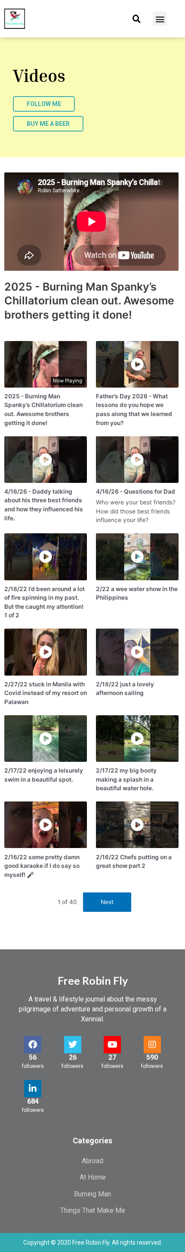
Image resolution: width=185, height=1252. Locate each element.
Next (107, 901)
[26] (72, 1044)
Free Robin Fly (93, 980)
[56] (32, 1044)
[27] (112, 1044)
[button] (136, 18)
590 (152, 1057)
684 (33, 1101)
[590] (152, 1044)
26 (73, 1057)
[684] (32, 1088)
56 (33, 1057)
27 (112, 1057)
